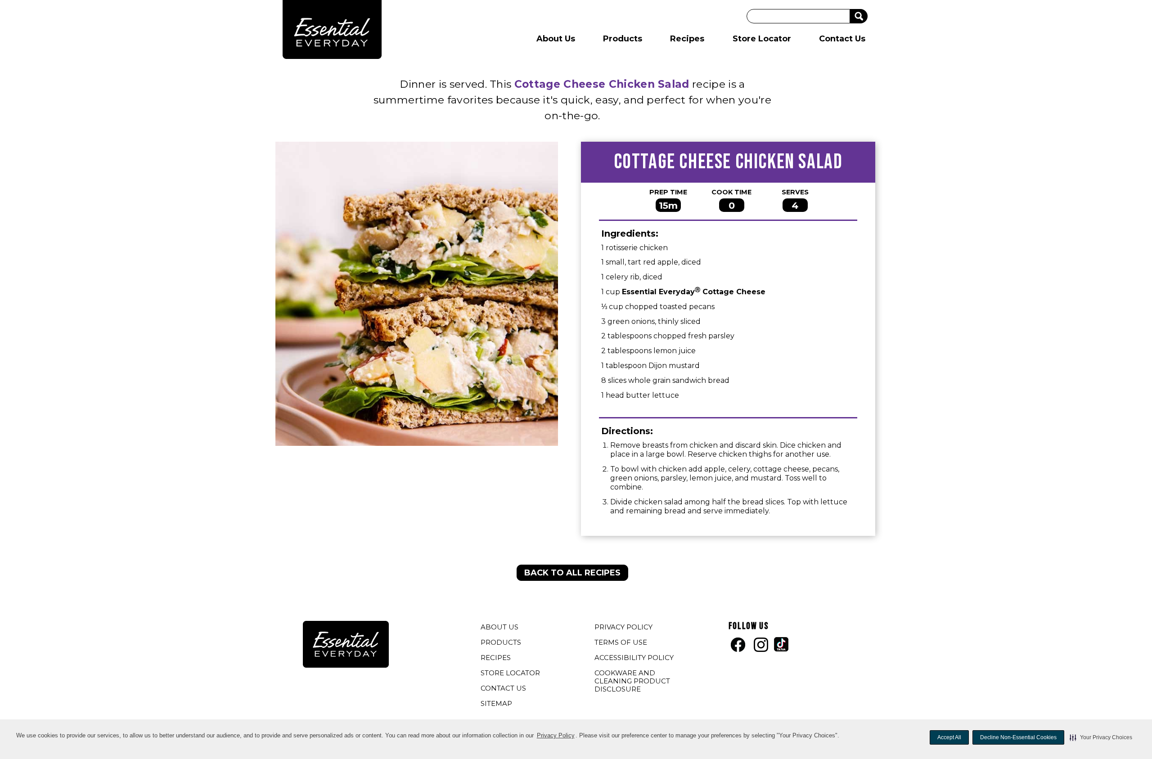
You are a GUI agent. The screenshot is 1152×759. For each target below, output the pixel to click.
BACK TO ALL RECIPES (572, 573)
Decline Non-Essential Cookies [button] (1018, 737)
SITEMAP (496, 703)
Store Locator (762, 39)
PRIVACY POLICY (624, 628)
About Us (555, 39)
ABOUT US (499, 627)
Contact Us (842, 39)
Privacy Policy (556, 735)
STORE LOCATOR (510, 673)
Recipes (687, 39)
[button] (1101, 737)
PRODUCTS (501, 642)
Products (622, 39)
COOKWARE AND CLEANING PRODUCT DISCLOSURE (632, 682)
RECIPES (496, 657)
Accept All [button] (949, 737)
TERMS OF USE (621, 643)
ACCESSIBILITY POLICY (635, 658)
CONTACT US (503, 688)
